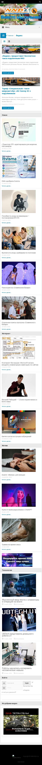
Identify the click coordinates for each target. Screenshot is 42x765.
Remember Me (28, 686)
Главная (10, 35)
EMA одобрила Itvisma (11, 181)
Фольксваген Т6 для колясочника (21, 730)
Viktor (15, 69)
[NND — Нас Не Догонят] (21, 10)
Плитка (4, 42)
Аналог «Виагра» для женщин (13, 475)
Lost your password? (9, 692)
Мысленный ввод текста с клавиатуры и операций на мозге (20, 601)
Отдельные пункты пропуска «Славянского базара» (18, 323)
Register (27, 690)
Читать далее (7, 73)
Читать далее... (6, 151)
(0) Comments (20, 604)
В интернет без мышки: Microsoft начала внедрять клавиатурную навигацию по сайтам (20, 364)
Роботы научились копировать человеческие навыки (17, 669)
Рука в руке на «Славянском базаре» (16, 288)
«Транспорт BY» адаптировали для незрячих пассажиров (19, 145)
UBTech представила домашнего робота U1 (18, 635)
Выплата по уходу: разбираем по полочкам (19, 253)
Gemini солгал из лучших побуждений (16, 436)
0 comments (21, 69)
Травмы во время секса (11, 545)
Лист (9, 41)
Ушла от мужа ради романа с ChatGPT (17, 510)
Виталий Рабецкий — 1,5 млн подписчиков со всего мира (19, 401)
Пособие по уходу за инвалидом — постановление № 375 (15, 217)
